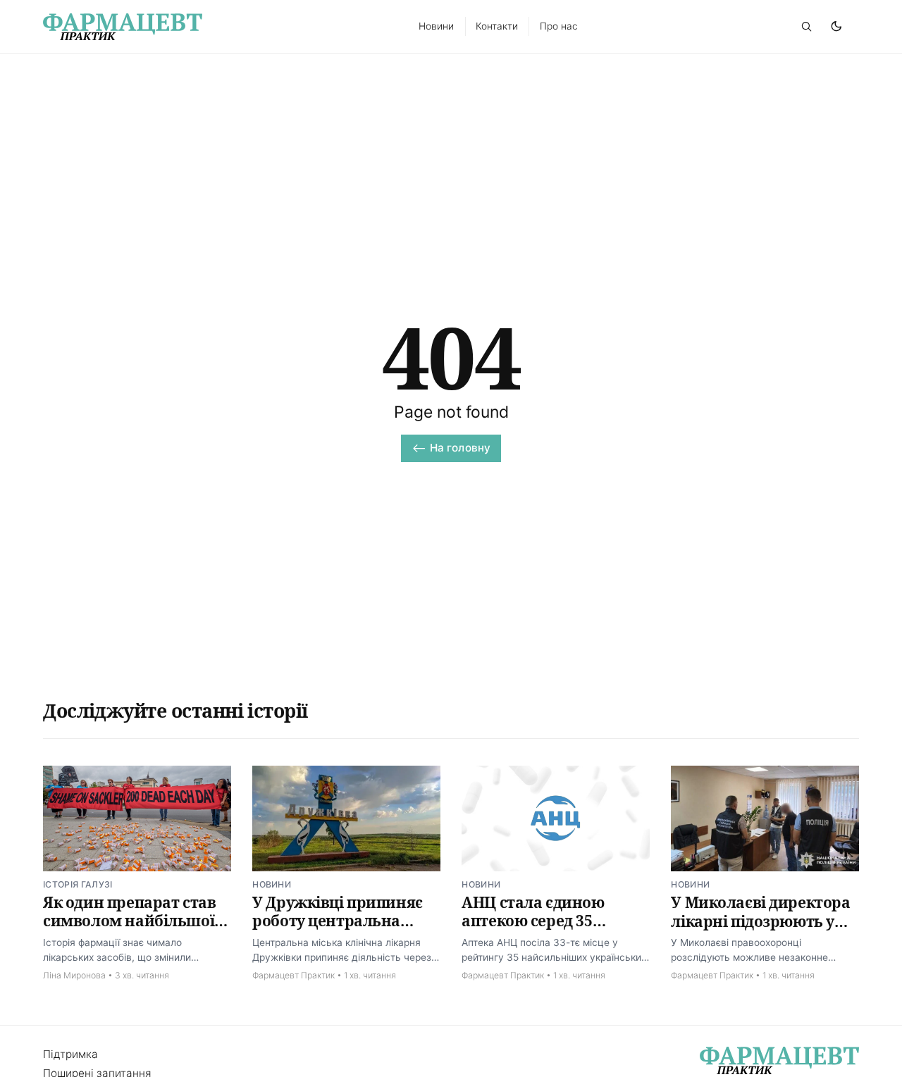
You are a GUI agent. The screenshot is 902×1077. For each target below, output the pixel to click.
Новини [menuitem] (436, 26)
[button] (806, 26)
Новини (271, 884)
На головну (460, 447)
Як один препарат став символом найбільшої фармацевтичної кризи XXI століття (133, 930)
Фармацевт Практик (293, 975)
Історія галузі (77, 884)
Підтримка (70, 1054)
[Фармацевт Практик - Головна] (214, 26)
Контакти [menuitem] (497, 26)
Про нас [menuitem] (559, 26)
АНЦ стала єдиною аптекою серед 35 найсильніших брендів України (550, 930)
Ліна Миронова (74, 975)
